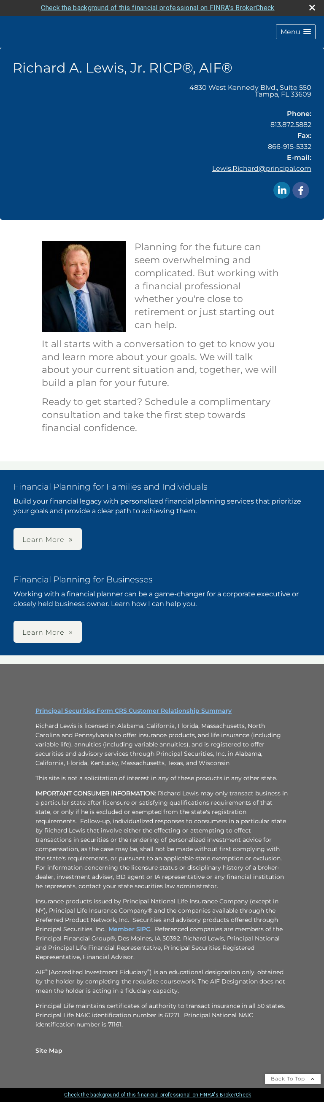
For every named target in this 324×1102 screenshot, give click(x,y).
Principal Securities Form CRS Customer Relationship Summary (133, 710)
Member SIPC (129, 929)
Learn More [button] (43, 540)
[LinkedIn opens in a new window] (281, 191)
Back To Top (289, 1078)
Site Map (48, 1050)
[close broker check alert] (312, 7)
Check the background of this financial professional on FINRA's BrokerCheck (157, 8)
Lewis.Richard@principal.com (261, 168)
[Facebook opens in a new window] (300, 191)
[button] (296, 31)
